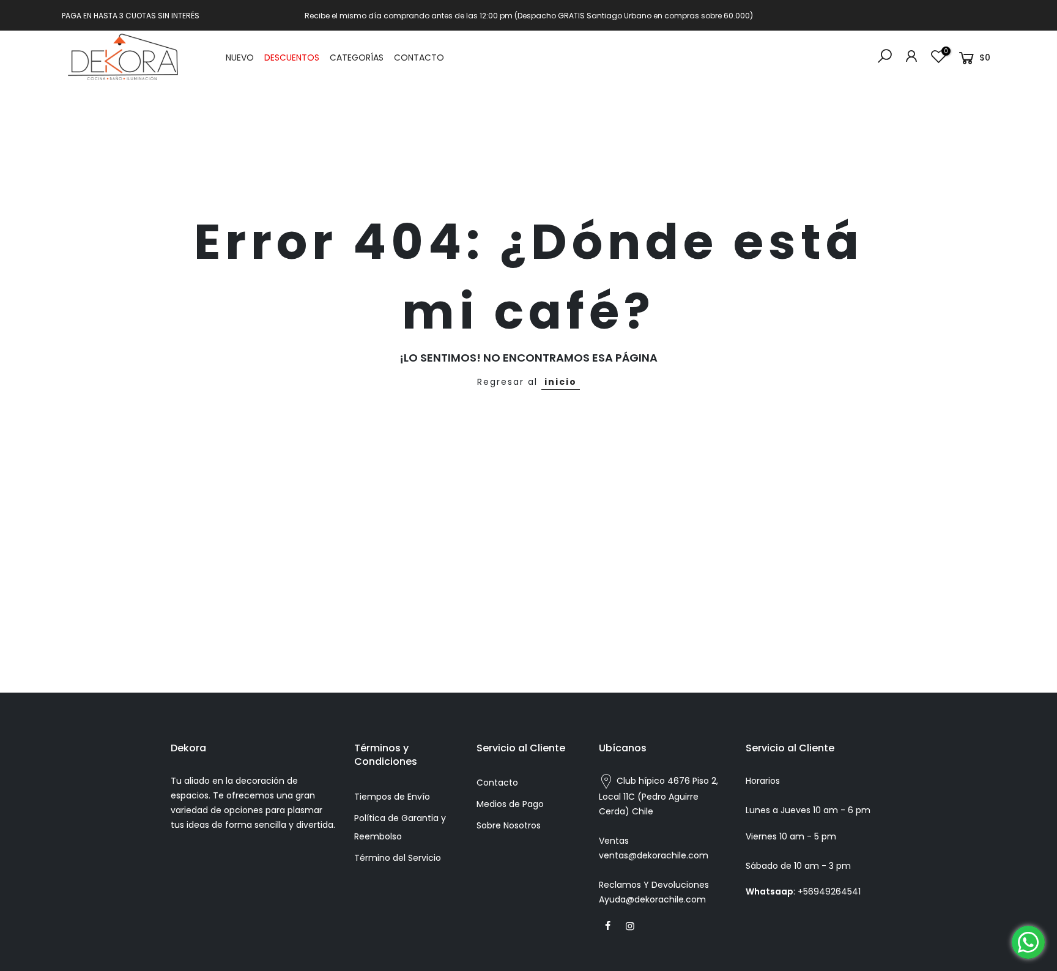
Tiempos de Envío (392, 797)
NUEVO (240, 57)
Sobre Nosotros (509, 825)
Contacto (497, 782)
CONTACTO (419, 57)
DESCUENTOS (291, 57)
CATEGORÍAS (357, 57)
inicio (560, 382)
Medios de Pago (510, 804)
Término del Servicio (397, 858)
